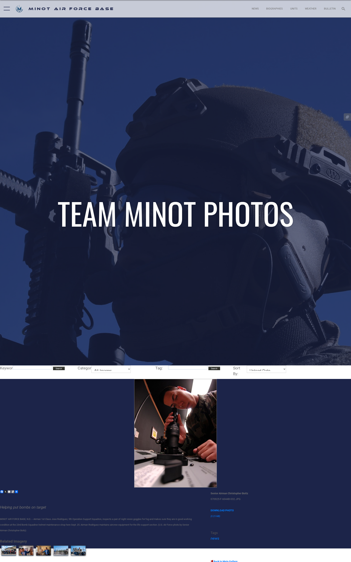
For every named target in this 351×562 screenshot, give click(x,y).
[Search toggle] (343, 8)
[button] (6, 8)
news (215, 538)
